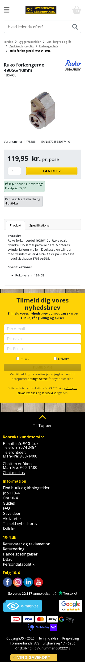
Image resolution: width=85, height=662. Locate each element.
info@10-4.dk (26, 443)
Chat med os (14, 472)
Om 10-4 (10, 498)
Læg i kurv (51, 171)
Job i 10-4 (11, 493)
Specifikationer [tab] (40, 225)
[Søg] (75, 27)
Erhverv (63, 358)
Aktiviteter (12, 518)
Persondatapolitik (18, 564)
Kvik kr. (9, 528)
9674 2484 (27, 447)
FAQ (6, 508)
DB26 (8, 559)
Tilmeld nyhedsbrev (20, 523)
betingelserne (38, 379)
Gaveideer (12, 513)
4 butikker (11, 203)
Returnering (14, 548)
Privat (25, 358)
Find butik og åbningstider (26, 487)
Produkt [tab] (15, 225)
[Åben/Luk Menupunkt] (7, 10)
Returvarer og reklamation (26, 543)
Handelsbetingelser (20, 554)
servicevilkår (50, 393)
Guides (9, 503)
